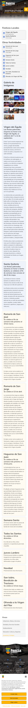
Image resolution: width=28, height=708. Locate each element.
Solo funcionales (14, 698)
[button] (26, 9)
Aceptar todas (14, 694)
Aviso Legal (23, 705)
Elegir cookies (14, 702)
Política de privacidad (15, 705)
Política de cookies (6, 705)
